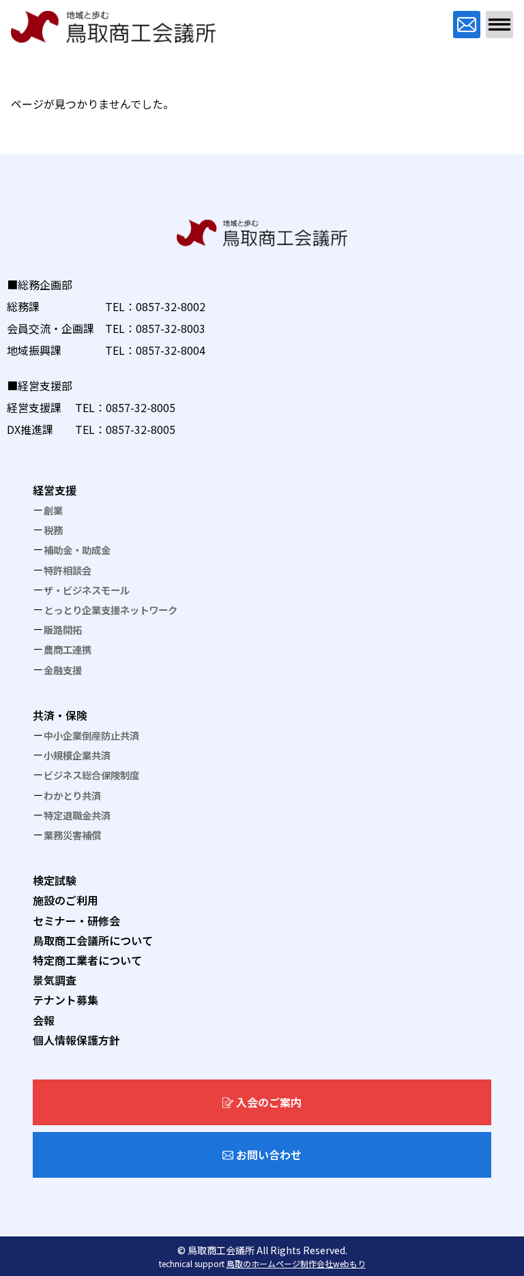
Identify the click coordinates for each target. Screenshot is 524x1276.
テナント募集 (65, 999)
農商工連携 (67, 649)
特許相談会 (67, 570)
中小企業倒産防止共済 (91, 735)
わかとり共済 (72, 795)
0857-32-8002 (170, 306)
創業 (53, 510)
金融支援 (63, 670)
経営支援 (54, 490)
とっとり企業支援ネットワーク (110, 610)
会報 (44, 1020)
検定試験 (54, 880)
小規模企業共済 (77, 755)
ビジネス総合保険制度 (91, 775)
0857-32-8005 (140, 407)
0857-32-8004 (170, 350)
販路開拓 (63, 629)
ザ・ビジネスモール (87, 590)
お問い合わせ (269, 1154)
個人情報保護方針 (76, 1040)
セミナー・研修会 (76, 920)
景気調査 (54, 980)
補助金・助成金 (77, 549)
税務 (53, 530)
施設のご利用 (65, 900)
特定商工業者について (87, 960)
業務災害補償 (72, 835)
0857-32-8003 (170, 328)
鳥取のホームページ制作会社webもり (296, 1263)
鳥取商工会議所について (93, 940)
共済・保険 (60, 715)
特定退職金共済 (77, 815)
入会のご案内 (269, 1102)
